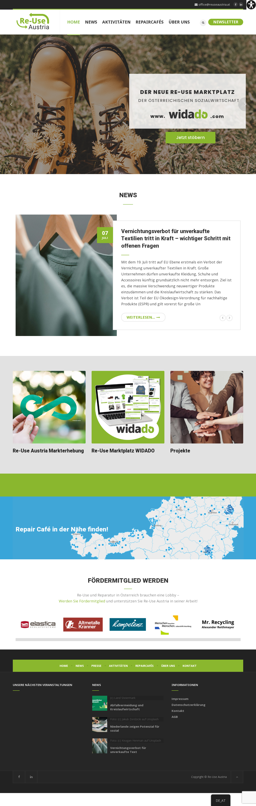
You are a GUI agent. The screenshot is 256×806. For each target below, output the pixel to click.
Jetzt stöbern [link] (190, 137)
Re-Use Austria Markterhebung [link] (48, 451)
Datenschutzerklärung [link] (188, 705)
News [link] (80, 666)
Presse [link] (96, 666)
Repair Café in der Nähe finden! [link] (62, 529)
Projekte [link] (180, 451)
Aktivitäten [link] (118, 666)
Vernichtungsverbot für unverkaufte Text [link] (128, 750)
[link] (251, 5)
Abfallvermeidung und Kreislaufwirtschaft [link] (126, 707)
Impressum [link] (180, 699)
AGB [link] (175, 717)
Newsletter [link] (225, 22)
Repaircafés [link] (144, 666)
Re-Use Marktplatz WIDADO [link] (123, 451)
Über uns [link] (168, 666)
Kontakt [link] (190, 666)
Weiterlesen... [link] (141, 317)
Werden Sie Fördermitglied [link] (82, 601)
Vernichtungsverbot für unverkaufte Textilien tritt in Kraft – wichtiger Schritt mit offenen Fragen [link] (175, 239)
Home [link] (64, 666)
